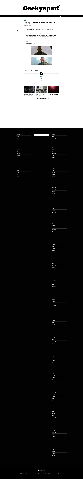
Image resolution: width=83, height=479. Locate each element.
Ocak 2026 (53, 149)
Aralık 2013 (53, 455)
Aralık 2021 (53, 252)
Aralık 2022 (53, 227)
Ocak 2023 (53, 225)
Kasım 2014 (54, 432)
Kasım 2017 (54, 356)
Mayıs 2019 (54, 318)
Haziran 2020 (54, 290)
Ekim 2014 (53, 434)
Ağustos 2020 (54, 286)
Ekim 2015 (53, 409)
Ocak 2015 (53, 428)
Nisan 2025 (53, 168)
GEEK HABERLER (28, 16)
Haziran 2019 (54, 316)
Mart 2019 (53, 322)
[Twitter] (17, 33)
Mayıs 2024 (54, 191)
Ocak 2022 (53, 250)
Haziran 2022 (54, 240)
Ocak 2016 (53, 402)
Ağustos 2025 (54, 159)
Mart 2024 (53, 195)
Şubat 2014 (53, 451)
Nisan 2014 (53, 447)
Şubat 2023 (53, 223)
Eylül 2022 (53, 233)
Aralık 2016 (53, 379)
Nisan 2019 (53, 320)
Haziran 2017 (54, 366)
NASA (32, 70)
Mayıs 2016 (54, 394)
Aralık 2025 (53, 151)
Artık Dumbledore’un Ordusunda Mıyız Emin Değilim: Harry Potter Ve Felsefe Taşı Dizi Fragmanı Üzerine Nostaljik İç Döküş (29, 95)
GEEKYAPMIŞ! (19, 151)
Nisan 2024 (53, 193)
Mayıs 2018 (54, 343)
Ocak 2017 (53, 377)
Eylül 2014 (53, 436)
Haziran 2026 (54, 138)
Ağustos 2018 (54, 337)
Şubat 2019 (53, 324)
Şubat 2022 (53, 248)
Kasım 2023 (54, 204)
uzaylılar (36, 70)
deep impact (27, 70)
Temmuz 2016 (54, 390)
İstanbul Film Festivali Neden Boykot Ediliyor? (40, 95)
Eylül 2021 (53, 259)
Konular (18, 159)
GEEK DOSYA (40, 16)
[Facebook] (17, 30)
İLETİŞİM (60, 16)
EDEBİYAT (49, 16)
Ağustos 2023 (54, 210)
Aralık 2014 (53, 430)
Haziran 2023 (54, 214)
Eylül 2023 (53, 208)
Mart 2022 (53, 246)
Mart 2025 (53, 170)
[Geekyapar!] (41, 8)
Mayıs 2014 (54, 445)
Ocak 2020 (53, 301)
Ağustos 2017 (54, 362)
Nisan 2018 (53, 345)
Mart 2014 (53, 449)
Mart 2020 (53, 297)
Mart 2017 (53, 373)
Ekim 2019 (53, 307)
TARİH (18, 174)
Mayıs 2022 (54, 242)
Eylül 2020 (53, 284)
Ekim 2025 (53, 155)
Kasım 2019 (54, 305)
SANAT (18, 170)
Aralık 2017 (53, 354)
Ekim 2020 (53, 282)
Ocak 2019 (53, 326)
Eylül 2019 (53, 309)
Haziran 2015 (54, 417)
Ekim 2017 (53, 358)
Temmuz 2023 (54, 212)
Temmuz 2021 (54, 263)
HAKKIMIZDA (22, 16)
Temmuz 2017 (54, 364)
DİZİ (36, 16)
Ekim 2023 (53, 206)
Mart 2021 (53, 271)
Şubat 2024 (53, 197)
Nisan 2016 (53, 396)
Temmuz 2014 (54, 440)
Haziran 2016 (54, 392)
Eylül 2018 (53, 335)
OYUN (45, 16)
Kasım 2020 (54, 280)
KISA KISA (18, 153)
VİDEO (18, 178)
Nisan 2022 (53, 244)
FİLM (33, 16)
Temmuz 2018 (54, 339)
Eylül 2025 (53, 157)
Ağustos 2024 (54, 185)
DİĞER (25, 20)
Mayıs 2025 (54, 166)
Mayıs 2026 (54, 140)
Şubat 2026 (53, 147)
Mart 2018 (53, 347)
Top (41, 475)
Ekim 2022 (53, 231)
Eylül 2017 (53, 360)
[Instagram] (44, 470)
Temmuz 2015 (54, 415)
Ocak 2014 (53, 453)
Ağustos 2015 (54, 413)
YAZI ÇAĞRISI (55, 16)
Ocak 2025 (53, 174)
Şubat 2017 (53, 375)
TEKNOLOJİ (18, 176)
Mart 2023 (53, 221)
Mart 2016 (53, 398)
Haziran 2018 (54, 341)
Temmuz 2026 (54, 136)
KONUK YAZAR (19, 157)
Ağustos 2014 (54, 438)
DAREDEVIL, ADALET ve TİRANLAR (53, 94)
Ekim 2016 (53, 383)
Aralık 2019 (53, 303)
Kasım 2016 (54, 381)
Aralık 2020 (53, 278)
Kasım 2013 (54, 457)
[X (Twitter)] (41, 470)
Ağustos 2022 (54, 235)
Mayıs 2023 (54, 216)
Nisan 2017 (53, 371)
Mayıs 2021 (54, 267)
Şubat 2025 (53, 172)
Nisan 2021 (53, 269)
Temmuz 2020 (54, 288)
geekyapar (26, 25)
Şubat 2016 (53, 400)
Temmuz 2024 (54, 187)
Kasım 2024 (54, 178)
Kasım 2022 (54, 229)
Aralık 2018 (53, 328)
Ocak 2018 (53, 352)
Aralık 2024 (53, 176)
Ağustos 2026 (54, 134)
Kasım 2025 (54, 153)
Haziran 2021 (54, 265)
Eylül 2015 (53, 411)
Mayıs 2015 (54, 419)
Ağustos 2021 (54, 261)
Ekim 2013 (53, 459)
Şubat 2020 (53, 299)
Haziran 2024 (54, 189)
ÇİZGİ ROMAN (19, 134)
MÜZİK (18, 166)
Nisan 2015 (53, 421)
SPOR (18, 172)
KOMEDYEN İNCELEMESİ (20, 155)
